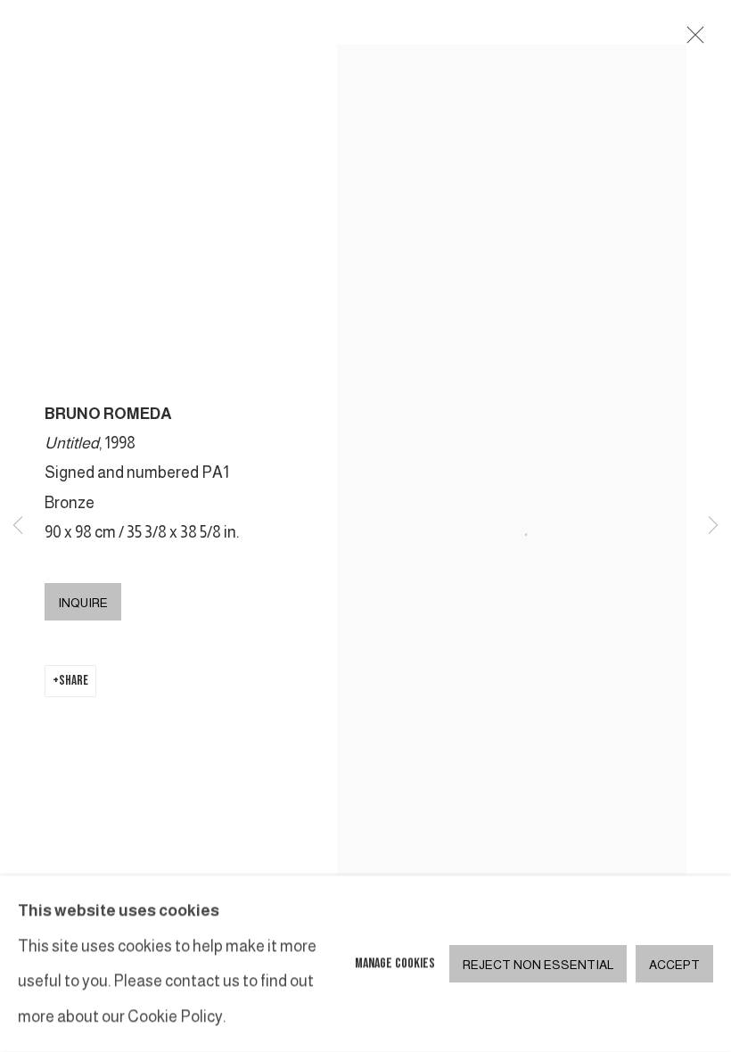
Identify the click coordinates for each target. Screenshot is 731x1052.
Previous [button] (18, 526)
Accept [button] (674, 964)
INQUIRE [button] (83, 603)
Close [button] (691, 40)
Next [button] (713, 526)
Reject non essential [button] (538, 964)
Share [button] (73, 680)
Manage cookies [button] (395, 963)
